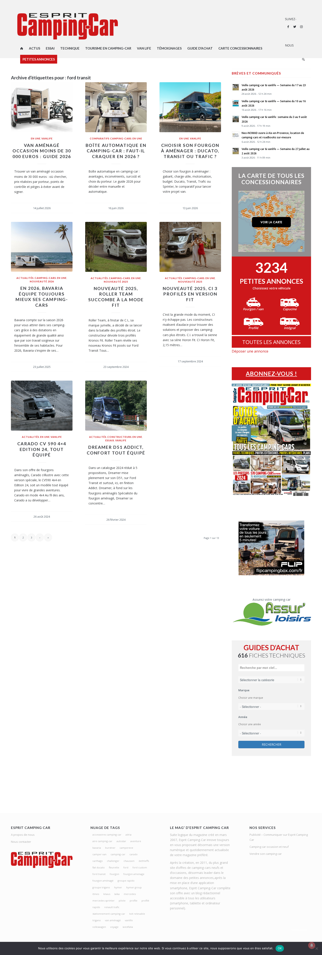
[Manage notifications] (311, 945)
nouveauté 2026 (42, 281)
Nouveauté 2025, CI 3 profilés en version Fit (190, 294)
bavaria (96, 847)
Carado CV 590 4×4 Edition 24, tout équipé (41, 449)
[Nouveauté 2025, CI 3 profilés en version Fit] (190, 247)
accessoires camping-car (106, 834)
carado (133, 854)
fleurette (114, 867)
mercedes (130, 894)
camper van (99, 854)
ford (125, 867)
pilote (122, 900)
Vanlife (47, 138)
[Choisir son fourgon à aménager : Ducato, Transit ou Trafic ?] (190, 107)
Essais (109, 440)
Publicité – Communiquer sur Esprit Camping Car (278, 837)
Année (242, 717)
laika (117, 894)
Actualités (25, 277)
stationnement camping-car (108, 913)
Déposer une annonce (250, 351)
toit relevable (137, 913)
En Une (36, 138)
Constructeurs (119, 436)
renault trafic (111, 907)
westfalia (128, 926)
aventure (135, 841)
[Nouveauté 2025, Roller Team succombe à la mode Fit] (116, 247)
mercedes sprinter (103, 900)
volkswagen (99, 926)
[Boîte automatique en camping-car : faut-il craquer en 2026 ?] (116, 107)
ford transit (99, 874)
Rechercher (271, 744)
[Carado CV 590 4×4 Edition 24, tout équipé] (42, 406)
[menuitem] (21, 48)
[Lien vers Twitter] (295, 26)
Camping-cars (45, 277)
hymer (118, 887)
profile (133, 900)
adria (128, 834)
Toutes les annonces (271, 342)
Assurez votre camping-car (271, 599)
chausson (129, 860)
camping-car (118, 854)
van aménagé (113, 920)
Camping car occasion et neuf (269, 847)
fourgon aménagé (102, 880)
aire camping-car (102, 841)
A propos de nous (23, 835)
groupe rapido (126, 880)
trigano (96, 920)
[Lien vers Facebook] (288, 26)
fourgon (114, 874)
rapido (96, 907)
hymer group (134, 887)
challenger (113, 860)
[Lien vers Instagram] (301, 26)
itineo (95, 894)
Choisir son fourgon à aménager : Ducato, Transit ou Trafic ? (190, 151)
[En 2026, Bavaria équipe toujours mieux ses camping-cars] (42, 247)
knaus (106, 894)
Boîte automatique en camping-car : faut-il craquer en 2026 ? (116, 151)
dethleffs (144, 860)
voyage (114, 926)
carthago (97, 860)
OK (280, 948)
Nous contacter (21, 842)
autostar (121, 841)
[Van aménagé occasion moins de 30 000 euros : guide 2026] (42, 107)
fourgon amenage (133, 874)
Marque (243, 690)
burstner (110, 847)
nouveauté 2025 (116, 281)
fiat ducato (98, 867)
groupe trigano (101, 887)
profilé (145, 900)
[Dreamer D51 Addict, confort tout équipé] (116, 406)
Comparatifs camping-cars (111, 138)
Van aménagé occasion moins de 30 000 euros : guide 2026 (41, 151)
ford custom (140, 867)
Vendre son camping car (265, 854)
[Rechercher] (302, 59)
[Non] (316, 948)
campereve (126, 847)
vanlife (129, 920)
